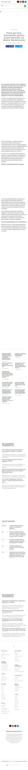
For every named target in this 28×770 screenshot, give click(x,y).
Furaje (2, 675)
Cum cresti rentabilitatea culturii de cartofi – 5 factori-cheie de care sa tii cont (12, 480)
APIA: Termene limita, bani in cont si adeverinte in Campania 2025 (7, 364)
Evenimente (3, 657)
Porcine (2, 692)
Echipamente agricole (19, 680)
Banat (16, 696)
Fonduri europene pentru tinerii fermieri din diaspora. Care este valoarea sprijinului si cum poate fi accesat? (17, 534)
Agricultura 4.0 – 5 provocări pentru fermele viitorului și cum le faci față (12, 619)
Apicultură (3, 695)
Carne (2, 687)
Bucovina (16, 698)
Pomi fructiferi (17, 661)
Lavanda (16, 657)
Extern (2, 656)
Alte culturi (3, 680)
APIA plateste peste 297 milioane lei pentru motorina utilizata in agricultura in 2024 (7, 391)
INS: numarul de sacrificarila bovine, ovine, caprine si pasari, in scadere (12, 450)
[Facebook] (23, 2)
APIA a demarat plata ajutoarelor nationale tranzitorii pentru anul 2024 (20, 384)
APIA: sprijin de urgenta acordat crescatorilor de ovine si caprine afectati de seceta (7, 384)
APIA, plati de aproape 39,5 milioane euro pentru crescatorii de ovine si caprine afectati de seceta (20, 365)
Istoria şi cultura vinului (5, 711)
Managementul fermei (5, 654)
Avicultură (3, 697)
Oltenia (16, 707)
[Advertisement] (14, 66)
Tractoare (16, 677)
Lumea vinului (4, 709)
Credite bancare (4, 668)
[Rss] (20, 2)
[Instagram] (18, 2)
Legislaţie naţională (18, 687)
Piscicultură (3, 699)
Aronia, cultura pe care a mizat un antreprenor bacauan (16, 527)
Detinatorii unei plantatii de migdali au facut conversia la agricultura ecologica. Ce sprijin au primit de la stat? (17, 554)
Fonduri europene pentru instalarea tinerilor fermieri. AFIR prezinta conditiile (17, 541)
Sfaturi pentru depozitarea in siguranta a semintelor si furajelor (13, 601)
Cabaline (3, 694)
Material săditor (18, 668)
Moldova (16, 704)
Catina (16, 654)
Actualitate (9, 43)
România (19, 43)
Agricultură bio (4, 679)
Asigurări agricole (4, 669)
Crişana (16, 699)
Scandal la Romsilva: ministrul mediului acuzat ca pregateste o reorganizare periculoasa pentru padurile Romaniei (7, 356)
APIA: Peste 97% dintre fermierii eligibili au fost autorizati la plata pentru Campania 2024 (20, 391)
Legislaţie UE (17, 688)
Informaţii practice (4, 713)
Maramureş (17, 702)
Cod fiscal (16, 690)
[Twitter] (25, 2)
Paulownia (17, 659)
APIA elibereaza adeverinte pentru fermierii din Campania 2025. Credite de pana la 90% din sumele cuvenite (7, 374)
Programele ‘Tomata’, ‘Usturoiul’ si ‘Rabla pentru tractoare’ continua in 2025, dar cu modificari (7, 399)
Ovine (2, 690)
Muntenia (16, 706)
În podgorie (3, 705)
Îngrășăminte (17, 669)
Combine (16, 679)
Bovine (2, 689)
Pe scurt (14, 43)
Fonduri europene (4, 666)
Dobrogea (16, 701)
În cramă (3, 706)
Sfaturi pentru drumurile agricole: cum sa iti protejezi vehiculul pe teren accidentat (13, 629)
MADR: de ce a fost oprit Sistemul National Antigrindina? (20, 354)
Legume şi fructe (4, 677)
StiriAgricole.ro (11, 761)
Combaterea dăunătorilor (19, 671)
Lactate (2, 686)
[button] (25, 6)
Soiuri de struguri (4, 708)
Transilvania (17, 709)
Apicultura (17, 652)
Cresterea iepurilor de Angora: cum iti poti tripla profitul (16, 547)
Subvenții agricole (4, 664)
